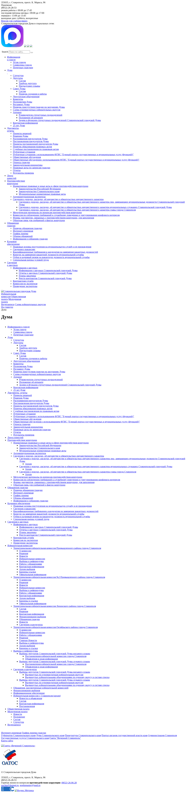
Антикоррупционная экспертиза (29, 196)
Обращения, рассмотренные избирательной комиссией (40, 688)
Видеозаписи (7, 304)
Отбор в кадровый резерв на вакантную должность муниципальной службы (51, 257)
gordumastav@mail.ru (30, 785)
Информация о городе (13, 58)
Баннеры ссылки (27, 572)
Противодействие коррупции (16, 182)
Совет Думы (19, 88)
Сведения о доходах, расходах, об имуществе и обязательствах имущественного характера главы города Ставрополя (77, 210)
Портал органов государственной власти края (124, 735)
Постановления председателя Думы (31, 141)
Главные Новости (28, 640)
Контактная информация (25, 123)
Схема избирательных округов (30, 304)
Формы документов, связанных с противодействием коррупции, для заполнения (53, 218)
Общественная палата (18, 709)
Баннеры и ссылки (28, 601)
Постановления (27, 706)
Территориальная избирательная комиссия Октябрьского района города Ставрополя (55, 627)
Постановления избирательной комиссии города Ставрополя (55, 656)
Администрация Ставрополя (162, 735)
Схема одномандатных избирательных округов (36, 109)
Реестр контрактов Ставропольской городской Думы (45, 278)
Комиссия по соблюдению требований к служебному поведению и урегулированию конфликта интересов (66, 215)
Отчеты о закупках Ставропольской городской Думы (45, 273)
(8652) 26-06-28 (69, 782)
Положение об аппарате (31, 117)
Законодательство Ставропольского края (39, 191)
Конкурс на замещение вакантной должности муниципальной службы (48, 254)
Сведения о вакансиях (24, 249)
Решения (23, 553)
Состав (22, 80)
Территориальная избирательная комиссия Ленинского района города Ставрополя (54, 606)
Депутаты (18, 78)
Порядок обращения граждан (27, 228)
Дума (10, 337)
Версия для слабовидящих (14, 21)
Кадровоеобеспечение (13, 242)
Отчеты (17, 170)
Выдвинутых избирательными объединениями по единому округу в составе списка (67, 677)
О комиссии (25, 551)
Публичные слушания (24, 152)
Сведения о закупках (12, 263)
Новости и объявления (30, 698)
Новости (23, 556)
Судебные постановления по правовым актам (36, 149)
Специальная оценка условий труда (31, 260)
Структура (18, 75)
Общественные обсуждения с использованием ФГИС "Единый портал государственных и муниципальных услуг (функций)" (76, 160)
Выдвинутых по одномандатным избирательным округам (54, 674)
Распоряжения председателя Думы (30, 138)
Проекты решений (22, 133)
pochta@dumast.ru (10, 785)
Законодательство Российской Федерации (40, 189)
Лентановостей (11, 176)
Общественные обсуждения (27, 157)
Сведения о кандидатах (31, 624)
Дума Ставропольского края (50, 735)
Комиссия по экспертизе (25, 283)
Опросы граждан (21, 162)
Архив (28, 464)
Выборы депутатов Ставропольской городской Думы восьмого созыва (54, 653)
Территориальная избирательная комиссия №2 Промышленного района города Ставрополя (59, 577)
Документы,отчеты (13, 129)
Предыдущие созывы (29, 86)
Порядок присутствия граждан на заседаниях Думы (39, 107)
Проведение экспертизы (25, 286)
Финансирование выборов (32, 616)
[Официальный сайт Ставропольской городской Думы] (18, 291)
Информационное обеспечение (29, 693)
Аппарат (17, 112)
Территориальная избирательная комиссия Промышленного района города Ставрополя (57, 548)
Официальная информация (32, 574)
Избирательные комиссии (32, 558)
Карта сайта (7, 740)
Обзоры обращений (23, 236)
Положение (19, 717)
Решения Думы (20, 136)
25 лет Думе (19, 125)
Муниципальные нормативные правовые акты (42, 194)
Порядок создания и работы (33, 94)
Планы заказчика (27, 275)
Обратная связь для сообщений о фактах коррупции (39, 220)
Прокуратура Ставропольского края (83, 735)
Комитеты (18, 99)
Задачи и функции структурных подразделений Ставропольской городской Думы (60, 120)
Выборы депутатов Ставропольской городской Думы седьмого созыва (54, 661)
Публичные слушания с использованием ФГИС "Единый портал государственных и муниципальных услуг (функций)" (73, 154)
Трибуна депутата (28, 83)
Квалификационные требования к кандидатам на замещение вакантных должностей (55, 252)
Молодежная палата (17, 711)
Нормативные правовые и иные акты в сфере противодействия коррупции (50, 186)
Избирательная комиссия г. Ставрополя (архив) (37, 695)
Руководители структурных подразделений (40, 115)
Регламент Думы (21, 104)
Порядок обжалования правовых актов (32, 146)
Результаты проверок (23, 173)
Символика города (22, 65)
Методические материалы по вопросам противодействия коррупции (47, 212)
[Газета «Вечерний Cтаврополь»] (18, 745)
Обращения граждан (13, 224)
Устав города (19, 62)
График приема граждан (34, 733)
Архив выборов (27, 569)
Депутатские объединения (26, 96)
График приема (20, 233)
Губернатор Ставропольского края (18, 735)
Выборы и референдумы (31, 561)
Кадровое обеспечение (18, 503)
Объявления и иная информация (41, 659)
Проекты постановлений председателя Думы (35, 144)
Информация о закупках (25, 268)
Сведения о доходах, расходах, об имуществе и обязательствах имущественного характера (58, 199)
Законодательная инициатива (27, 165)
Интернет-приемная (23, 231)
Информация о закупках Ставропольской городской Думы (48, 270)
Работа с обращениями (30, 564)
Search (5, 52)
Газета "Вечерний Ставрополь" (65, 738)
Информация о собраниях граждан (30, 239)
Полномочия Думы (22, 102)
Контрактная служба (23, 281)
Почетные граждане (23, 67)
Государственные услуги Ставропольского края (25, 738)
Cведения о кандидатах (25, 669)
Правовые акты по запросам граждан (31, 167)
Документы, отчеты (17, 392)
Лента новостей (15, 437)
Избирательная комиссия (8, 295)
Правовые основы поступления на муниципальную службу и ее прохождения (52, 246)
